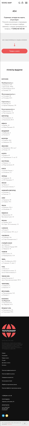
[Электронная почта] (6, 415)
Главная (3, 353)
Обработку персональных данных (9, 384)
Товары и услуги (5, 358)
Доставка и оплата (6, 362)
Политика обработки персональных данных (11, 388)
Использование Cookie (7, 380)
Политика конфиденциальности (9, 370)
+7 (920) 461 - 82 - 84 (7, 395)
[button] (19, 3)
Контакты (4, 365)
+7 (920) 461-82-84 (18, 29)
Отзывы (3, 360)
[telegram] (3, 415)
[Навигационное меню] (26, 3)
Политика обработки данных (8, 373)
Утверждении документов (7, 377)
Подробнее (9, 424)
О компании (4, 355)
